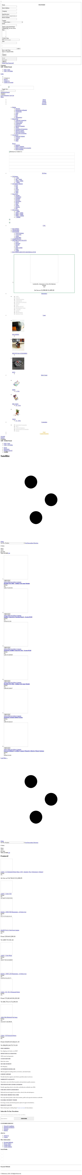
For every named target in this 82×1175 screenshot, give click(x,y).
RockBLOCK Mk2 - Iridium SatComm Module (17, 684)
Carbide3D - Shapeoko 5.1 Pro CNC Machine (44, 284)
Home (5, 447)
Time (3, 41)
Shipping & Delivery (9, 1127)
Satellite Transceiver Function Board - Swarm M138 (18, 617)
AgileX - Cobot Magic (6, 955)
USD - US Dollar (8, 71)
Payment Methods (8, 1142)
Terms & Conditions (9, 1126)
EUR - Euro (7, 69)
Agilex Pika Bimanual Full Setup (9, 1017)
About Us (6, 1135)
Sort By (3, 543)
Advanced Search (5, 92)
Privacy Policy (7, 1143)
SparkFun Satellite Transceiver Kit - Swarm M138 (17, 650)
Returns (6, 1130)
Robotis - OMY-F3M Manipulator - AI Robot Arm (13, 912)
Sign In (6, 79)
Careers (6, 1137)
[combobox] (8, 91)
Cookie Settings (8, 1146)
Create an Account (8, 82)
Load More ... (4, 758)
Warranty (6, 1129)
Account (3, 436)
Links (2, 74)
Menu (2, 97)
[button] (8, 582)
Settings (3, 438)
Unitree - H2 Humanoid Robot (8, 1035)
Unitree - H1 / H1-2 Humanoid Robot (10, 992)
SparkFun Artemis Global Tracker (13, 717)
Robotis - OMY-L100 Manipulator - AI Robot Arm (13, 973)
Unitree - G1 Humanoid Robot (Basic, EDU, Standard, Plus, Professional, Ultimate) (22, 872)
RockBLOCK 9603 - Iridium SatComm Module (17, 583)
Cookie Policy (7, 1145)
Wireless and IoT (8, 450)
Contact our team (21, 1107)
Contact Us (7, 81)
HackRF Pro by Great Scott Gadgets (10, 930)
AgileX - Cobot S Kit (6, 893)
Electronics (6, 449)
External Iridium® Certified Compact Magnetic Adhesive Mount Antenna (24, 751)
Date (3, 39)
